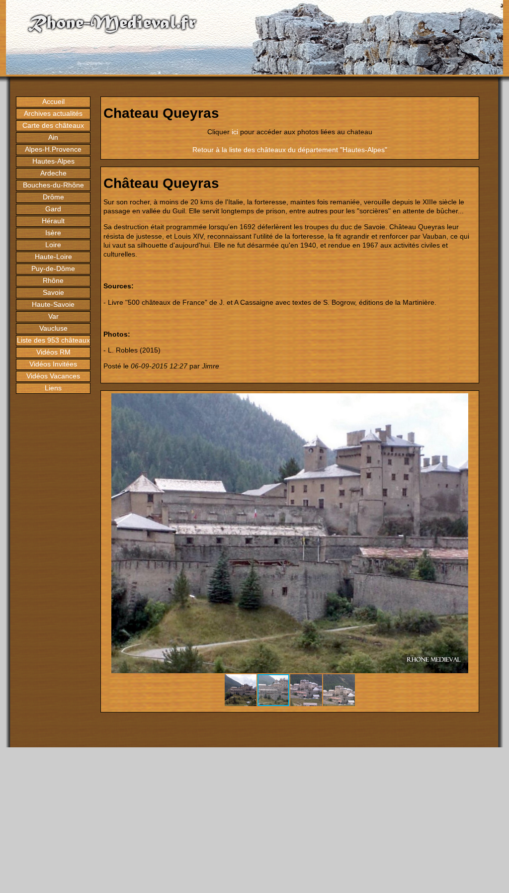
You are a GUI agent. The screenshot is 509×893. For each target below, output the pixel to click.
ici (235, 132)
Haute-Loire (53, 257)
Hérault (53, 221)
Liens (53, 388)
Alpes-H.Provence (53, 149)
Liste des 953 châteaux (53, 340)
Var (53, 316)
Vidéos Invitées (53, 364)
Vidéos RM (53, 352)
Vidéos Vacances (53, 376)
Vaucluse (53, 328)
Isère (53, 233)
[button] (467, 402)
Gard (53, 209)
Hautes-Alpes (53, 161)
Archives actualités (53, 113)
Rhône (53, 280)
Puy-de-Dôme (53, 268)
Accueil (53, 101)
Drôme (53, 197)
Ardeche (53, 173)
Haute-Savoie (53, 304)
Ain (53, 137)
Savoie (53, 292)
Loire (53, 245)
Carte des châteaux (53, 125)
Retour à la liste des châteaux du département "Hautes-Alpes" (289, 150)
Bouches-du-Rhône (53, 185)
